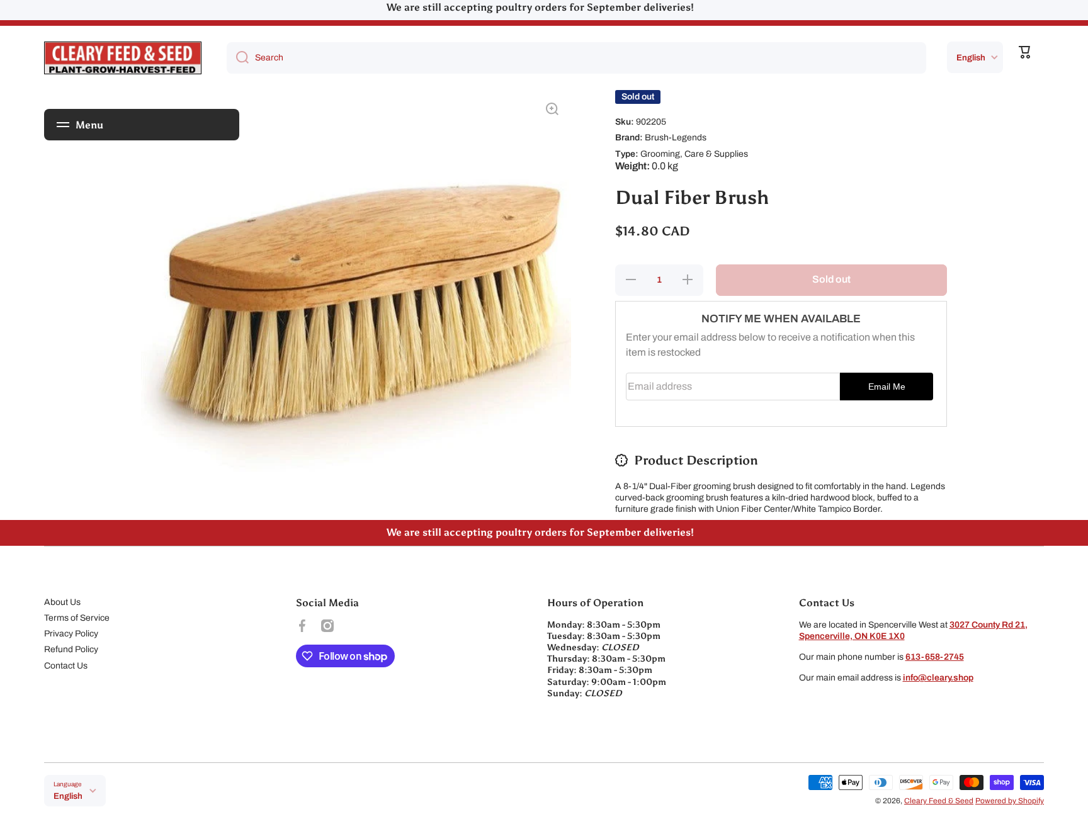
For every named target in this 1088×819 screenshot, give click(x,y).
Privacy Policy (71, 633)
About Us (62, 602)
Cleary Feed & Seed (938, 800)
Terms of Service (77, 618)
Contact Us (66, 665)
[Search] (238, 58)
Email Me (886, 386)
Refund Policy (71, 649)
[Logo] (122, 58)
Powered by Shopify (1009, 800)
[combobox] (576, 58)
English (970, 57)
